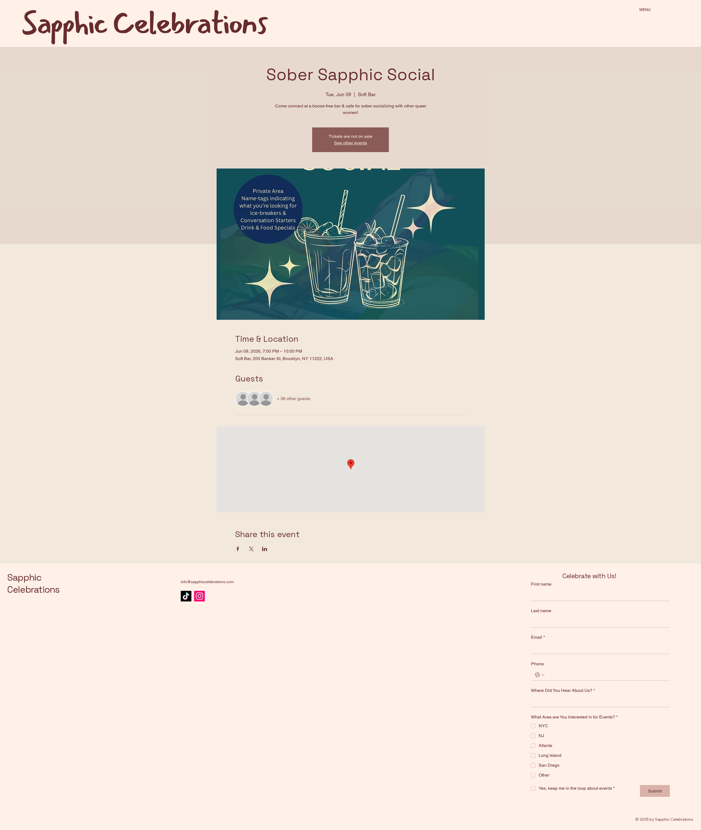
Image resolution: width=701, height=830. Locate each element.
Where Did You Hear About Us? (563, 690)
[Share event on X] (251, 549)
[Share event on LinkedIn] (264, 549)
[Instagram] (199, 596)
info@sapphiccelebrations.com (207, 582)
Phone (537, 663)
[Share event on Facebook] (237, 549)
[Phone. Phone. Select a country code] (539, 675)
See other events (350, 143)
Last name (541, 610)
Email (538, 637)
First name (541, 584)
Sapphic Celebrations (33, 583)
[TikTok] (186, 596)
